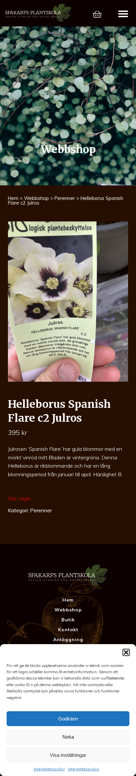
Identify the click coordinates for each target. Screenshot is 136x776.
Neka (68, 737)
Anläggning (68, 639)
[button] (126, 652)
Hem (13, 198)
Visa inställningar (68, 755)
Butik (68, 620)
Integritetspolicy (49, 768)
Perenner (64, 198)
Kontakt (68, 630)
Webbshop (36, 198)
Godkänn (68, 718)
